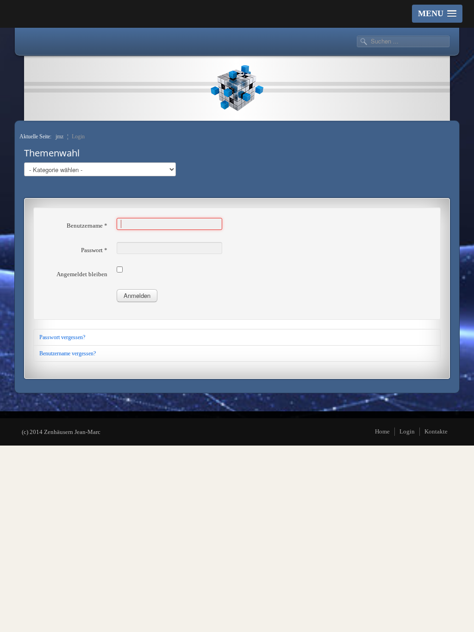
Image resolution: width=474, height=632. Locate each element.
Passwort (94, 250)
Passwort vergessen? (62, 337)
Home (382, 431)
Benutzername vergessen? (67, 353)
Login (407, 431)
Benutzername (87, 225)
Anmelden (137, 295)
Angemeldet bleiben (81, 274)
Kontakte (436, 431)
